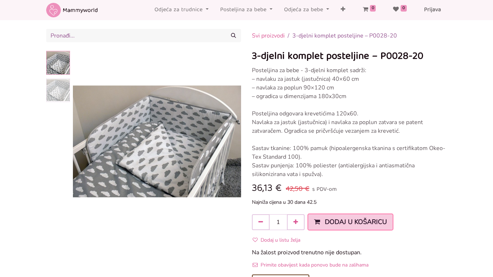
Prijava (432, 10)
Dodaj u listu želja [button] (280, 240)
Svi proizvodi (268, 36)
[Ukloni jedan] (261, 222)
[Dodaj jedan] (296, 222)
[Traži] (233, 35)
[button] (343, 10)
